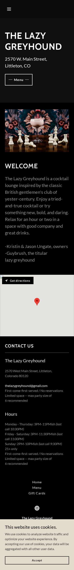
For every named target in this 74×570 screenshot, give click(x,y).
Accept (37, 560)
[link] (37, 508)
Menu (18, 80)
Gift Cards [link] (37, 493)
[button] (10, 9)
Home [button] (37, 482)
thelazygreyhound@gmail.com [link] (26, 386)
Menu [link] (37, 487)
